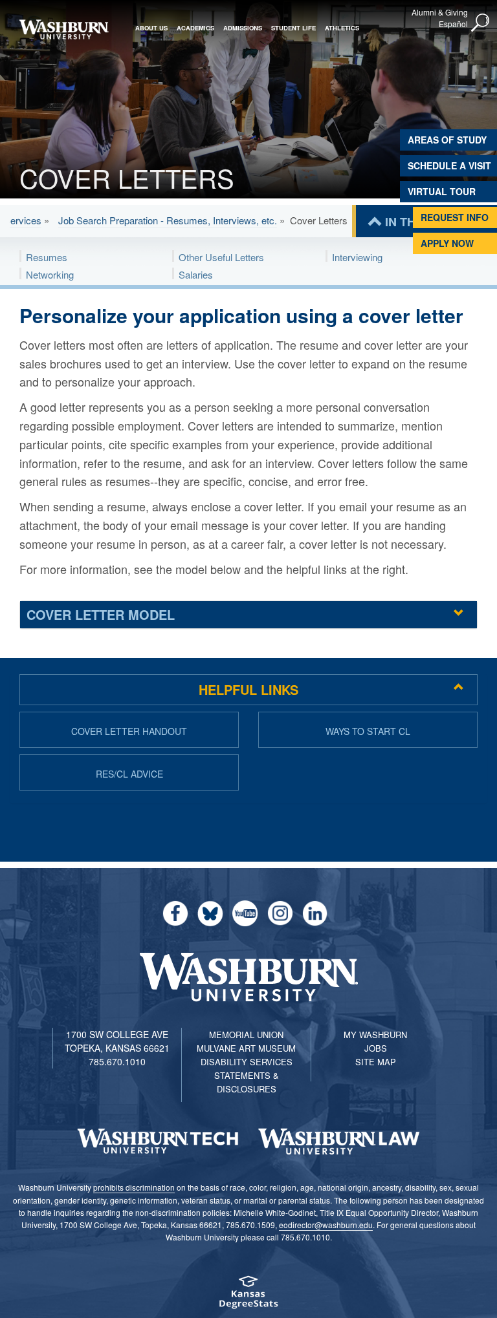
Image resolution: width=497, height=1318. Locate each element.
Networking (50, 274)
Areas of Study (447, 139)
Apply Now (447, 243)
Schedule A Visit (449, 165)
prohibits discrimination (134, 1187)
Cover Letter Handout (129, 731)
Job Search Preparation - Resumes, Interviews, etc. (167, 220)
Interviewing (357, 257)
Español (453, 23)
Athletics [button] (342, 27)
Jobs (375, 1048)
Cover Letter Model (101, 614)
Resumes (46, 257)
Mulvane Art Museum (246, 1048)
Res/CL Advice (129, 773)
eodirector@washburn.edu (326, 1224)
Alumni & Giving (440, 11)
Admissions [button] (242, 27)
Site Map (375, 1062)
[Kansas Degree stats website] (248, 1296)
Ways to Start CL (368, 731)
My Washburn (375, 1034)
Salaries (196, 274)
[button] (481, 23)
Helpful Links (248, 689)
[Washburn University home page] (64, 29)
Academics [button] (195, 27)
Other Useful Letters (221, 257)
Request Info (455, 217)
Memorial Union (246, 1034)
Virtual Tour (442, 191)
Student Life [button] (293, 27)
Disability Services (247, 1062)
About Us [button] (151, 27)
